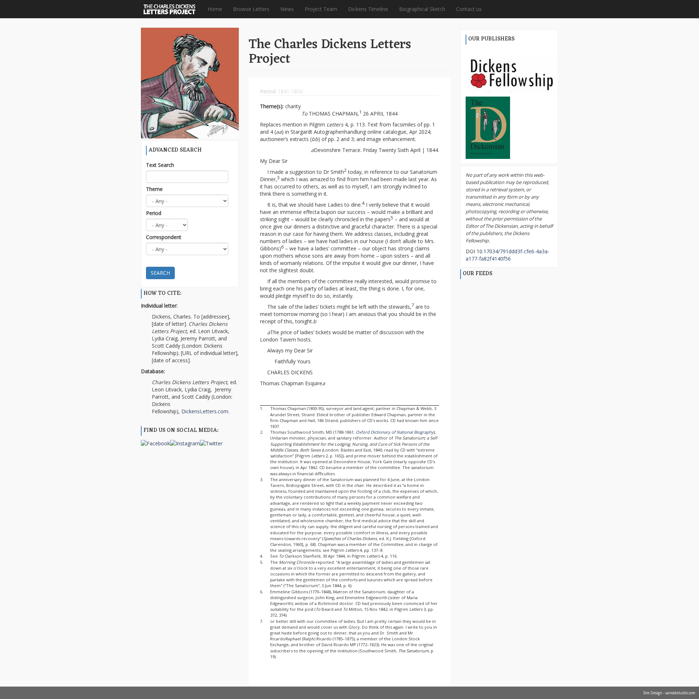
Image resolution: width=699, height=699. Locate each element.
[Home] (172, 9)
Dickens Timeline (368, 8)
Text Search (160, 164)
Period (153, 213)
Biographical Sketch (422, 8)
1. (261, 408)
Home (215, 8)
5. (261, 562)
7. (261, 621)
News (287, 8)
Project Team (321, 8)
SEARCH (160, 272)
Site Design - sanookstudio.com (669, 692)
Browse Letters (251, 8)
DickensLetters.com (204, 411)
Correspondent (163, 237)
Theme (154, 189)
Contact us (469, 8)
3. (261, 479)
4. (261, 556)
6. (261, 591)
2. (261, 432)
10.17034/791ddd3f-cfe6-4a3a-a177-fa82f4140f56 (507, 255)
